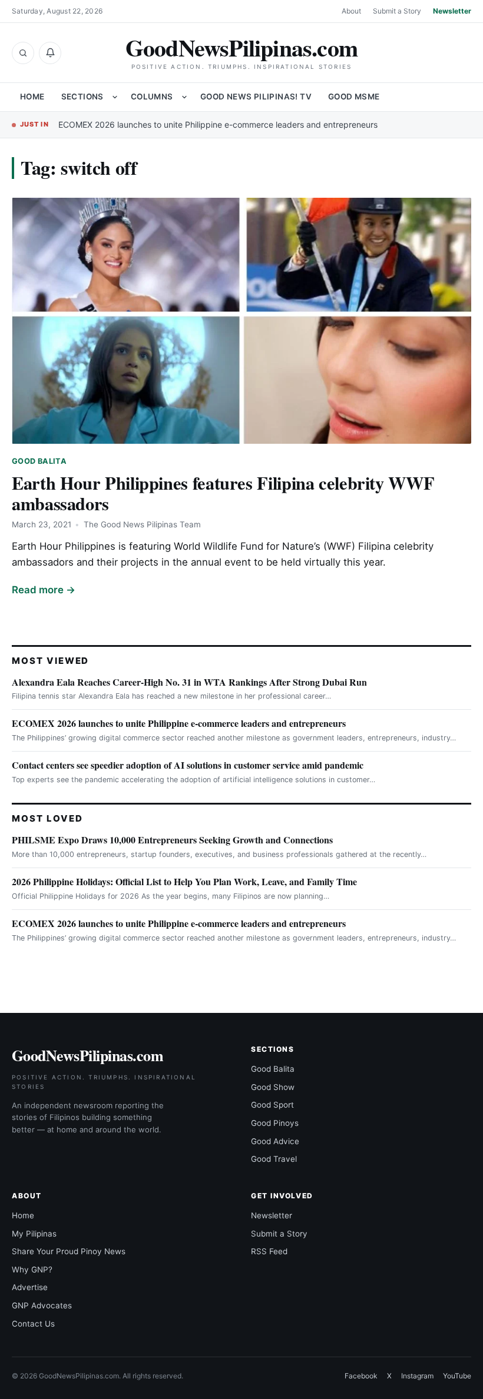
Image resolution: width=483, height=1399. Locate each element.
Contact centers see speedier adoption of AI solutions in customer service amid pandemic (187, 765)
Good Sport (272, 1104)
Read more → (43, 590)
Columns (152, 96)
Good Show (273, 1087)
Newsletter (452, 10)
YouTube (457, 1375)
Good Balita (39, 461)
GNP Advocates (42, 1305)
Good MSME (354, 96)
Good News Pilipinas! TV (256, 96)
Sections (82, 96)
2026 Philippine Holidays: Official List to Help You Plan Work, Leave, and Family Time (184, 881)
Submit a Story (397, 10)
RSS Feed (269, 1251)
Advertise (30, 1287)
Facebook (361, 1375)
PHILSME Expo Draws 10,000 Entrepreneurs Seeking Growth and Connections (172, 839)
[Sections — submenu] (115, 97)
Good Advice (275, 1141)
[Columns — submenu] (184, 97)
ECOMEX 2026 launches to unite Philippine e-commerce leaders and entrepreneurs (218, 124)
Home (32, 96)
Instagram (417, 1375)
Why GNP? (32, 1269)
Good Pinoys (275, 1123)
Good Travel (274, 1159)
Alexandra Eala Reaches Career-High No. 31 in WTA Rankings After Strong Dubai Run (189, 682)
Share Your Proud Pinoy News (68, 1251)
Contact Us (33, 1323)
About (351, 10)
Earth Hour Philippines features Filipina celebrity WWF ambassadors (223, 493)
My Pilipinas (34, 1233)
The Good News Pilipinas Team (142, 524)
